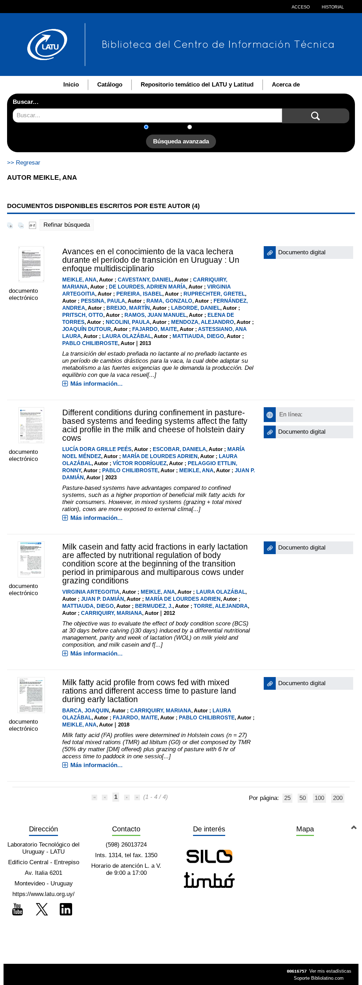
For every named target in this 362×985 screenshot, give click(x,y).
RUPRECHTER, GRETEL (214, 294)
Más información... (96, 383)
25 (287, 798)
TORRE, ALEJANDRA (221, 606)
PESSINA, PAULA (103, 301)
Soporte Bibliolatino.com (319, 978)
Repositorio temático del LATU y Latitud (197, 84)
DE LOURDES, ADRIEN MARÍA (147, 287)
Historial (332, 7)
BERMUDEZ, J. (154, 606)
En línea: (291, 414)
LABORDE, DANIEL (195, 308)
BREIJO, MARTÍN (128, 308)
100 (319, 798)
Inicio (71, 84)
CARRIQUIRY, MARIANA (111, 613)
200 (338, 798)
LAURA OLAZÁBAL (126, 336)
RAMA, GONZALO (169, 301)
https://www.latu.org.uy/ (43, 894)
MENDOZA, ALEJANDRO (202, 322)
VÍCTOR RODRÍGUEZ (140, 463)
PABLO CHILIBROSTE (90, 343)
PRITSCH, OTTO (82, 315)
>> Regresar (23, 162)
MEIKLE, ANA (79, 280)
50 (302, 798)
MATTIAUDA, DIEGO (198, 336)
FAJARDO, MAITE (154, 329)
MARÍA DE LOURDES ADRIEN (160, 456)
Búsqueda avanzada (181, 141)
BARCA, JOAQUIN (85, 710)
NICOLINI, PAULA (128, 322)
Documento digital (302, 252)
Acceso (301, 7)
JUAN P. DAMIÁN (102, 599)
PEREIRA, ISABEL (139, 294)
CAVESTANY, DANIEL (145, 280)
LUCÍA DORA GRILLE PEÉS (97, 449)
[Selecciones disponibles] (32, 224)
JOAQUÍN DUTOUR (86, 329)
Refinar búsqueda (66, 224)
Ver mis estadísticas (330, 971)
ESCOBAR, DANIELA (179, 449)
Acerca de (286, 84)
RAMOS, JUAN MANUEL (155, 315)
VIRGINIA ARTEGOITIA (90, 592)
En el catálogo (170, 127)
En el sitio (209, 127)
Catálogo (109, 84)
